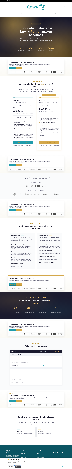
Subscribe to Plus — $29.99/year (22, 142)
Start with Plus (12, 165)
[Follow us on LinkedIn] (7, 0)
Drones (38, 456)
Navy (38, 454)
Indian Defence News (44, 15)
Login (22, 451)
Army (38, 451)
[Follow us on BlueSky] (12, 0)
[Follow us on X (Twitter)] (60, 452)
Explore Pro (19, 165)
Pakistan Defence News (27, 15)
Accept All (17, 466)
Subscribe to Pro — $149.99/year (49, 142)
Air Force (38, 453)
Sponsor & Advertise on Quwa (26, 456)
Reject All (11, 466)
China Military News (52, 15)
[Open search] (65, 7)
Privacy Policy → (10, 463)
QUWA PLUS (23, 13)
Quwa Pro (23, 454)
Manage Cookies (61, 466)
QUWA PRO (29, 13)
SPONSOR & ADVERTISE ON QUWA (40, 13)
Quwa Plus (23, 453)
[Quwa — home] (36, 6)
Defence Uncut (19, 15)
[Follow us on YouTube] (6, 0)
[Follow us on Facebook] (9, 0)
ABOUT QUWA (50, 13)
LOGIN (18, 13)
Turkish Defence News (35, 15)
